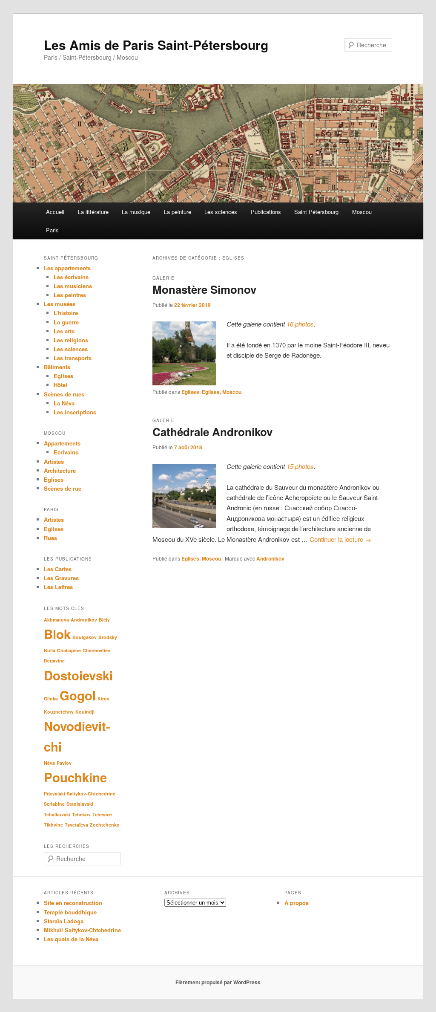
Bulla (49, 650)
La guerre (66, 322)
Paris (52, 230)
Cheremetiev (96, 650)
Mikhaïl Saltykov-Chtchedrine (82, 930)
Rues (50, 538)
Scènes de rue (62, 488)
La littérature (93, 212)
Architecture (60, 470)
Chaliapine (69, 650)
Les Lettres (58, 587)
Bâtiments (57, 367)
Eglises (190, 392)
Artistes (54, 461)
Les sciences (220, 212)
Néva (49, 763)
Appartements (62, 443)
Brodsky (107, 637)
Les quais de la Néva (71, 939)
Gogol (78, 695)
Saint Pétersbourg (316, 212)
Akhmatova (56, 619)
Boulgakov (84, 637)
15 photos (300, 466)
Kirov (103, 698)
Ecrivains (66, 452)
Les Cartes (58, 569)
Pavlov (64, 763)
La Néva (64, 403)
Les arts (64, 331)
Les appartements (67, 268)
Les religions (71, 340)
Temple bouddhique (70, 912)
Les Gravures (61, 578)
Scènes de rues (64, 394)
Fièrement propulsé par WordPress (218, 982)
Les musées (59, 304)
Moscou (362, 212)
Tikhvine (53, 824)
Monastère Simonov (204, 289)
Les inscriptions (75, 412)
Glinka (51, 698)
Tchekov (81, 814)
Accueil (55, 212)
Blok (57, 634)
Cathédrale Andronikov (212, 431)
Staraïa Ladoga (63, 921)
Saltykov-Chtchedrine (91, 793)
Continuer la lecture (340, 539)
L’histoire (66, 313)
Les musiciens (73, 286)
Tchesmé (102, 814)
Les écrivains (71, 277)
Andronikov (270, 558)
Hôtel (60, 385)
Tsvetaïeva (76, 824)
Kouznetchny (59, 711)
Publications (266, 212)
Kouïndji (85, 711)
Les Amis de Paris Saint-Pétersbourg (156, 44)
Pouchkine (75, 777)
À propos (296, 903)
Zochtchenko (105, 824)
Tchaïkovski (57, 814)
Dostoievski (78, 675)
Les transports (73, 358)
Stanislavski (79, 804)
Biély (104, 619)
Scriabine (54, 804)
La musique (136, 212)
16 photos (300, 323)
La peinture (177, 212)
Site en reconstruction (73, 903)
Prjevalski (54, 793)
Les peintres (70, 295)
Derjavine (54, 660)
